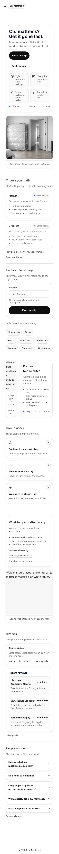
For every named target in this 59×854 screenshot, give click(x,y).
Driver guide (12, 735)
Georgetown (44, 348)
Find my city (19, 66)
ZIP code (13, 287)
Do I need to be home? (21, 775)
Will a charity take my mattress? (26, 798)
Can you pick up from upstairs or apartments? (22, 787)
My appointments (35, 251)
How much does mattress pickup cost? (20, 764)
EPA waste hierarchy (19, 550)
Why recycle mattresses (20, 555)
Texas (28, 332)
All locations (14, 332)
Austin (11, 340)
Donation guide (40, 661)
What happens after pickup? (24, 808)
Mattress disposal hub (19, 661)
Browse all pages (14, 816)
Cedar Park (42, 340)
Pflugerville (27, 348)
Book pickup (19, 55)
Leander (12, 348)
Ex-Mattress (17, 5)
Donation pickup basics (20, 560)
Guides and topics (14, 257)
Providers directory (15, 251)
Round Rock (26, 340)
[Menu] (5, 6)
